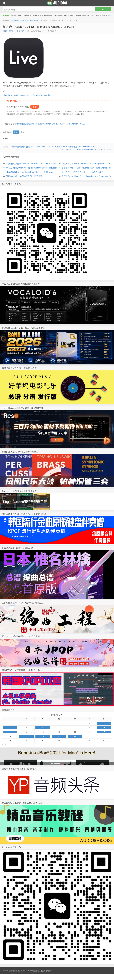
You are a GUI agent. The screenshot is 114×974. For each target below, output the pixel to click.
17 (104, 732)
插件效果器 (34, 20)
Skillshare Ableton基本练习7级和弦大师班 (24, 176)
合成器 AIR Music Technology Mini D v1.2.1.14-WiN (82, 149)
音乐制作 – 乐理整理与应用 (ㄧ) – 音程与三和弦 (82, 171)
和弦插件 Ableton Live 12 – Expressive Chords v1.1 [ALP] (38, 27)
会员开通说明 (47, 970)
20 (43, 736)
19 (26, 736)
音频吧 (21, 31)
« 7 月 (4, 744)
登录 (109, 15)
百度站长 (37, 970)
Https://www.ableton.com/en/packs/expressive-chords (26, 95)
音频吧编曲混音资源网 (57, 3)
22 (75, 736)
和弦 (16, 132)
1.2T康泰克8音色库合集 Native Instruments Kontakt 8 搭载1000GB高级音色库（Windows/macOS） (52, 146)
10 (104, 727)
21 (59, 736)
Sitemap (30, 970)
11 (10, 732)
